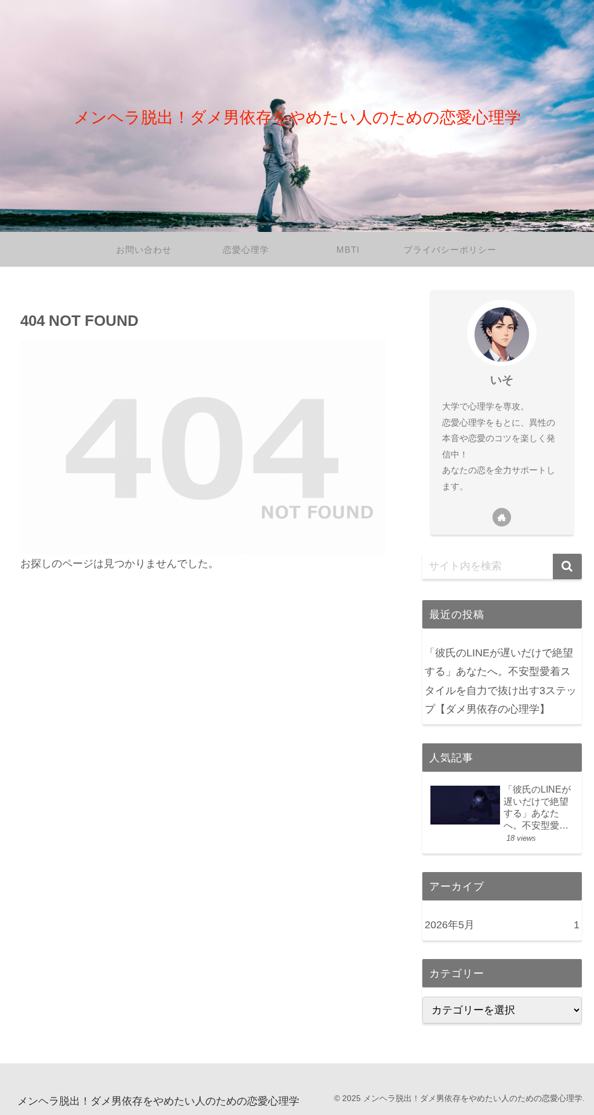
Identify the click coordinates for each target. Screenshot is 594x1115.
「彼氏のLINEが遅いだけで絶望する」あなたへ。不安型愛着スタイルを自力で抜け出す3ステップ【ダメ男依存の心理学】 (501, 681)
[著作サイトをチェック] (501, 517)
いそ (501, 379)
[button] (567, 566)
